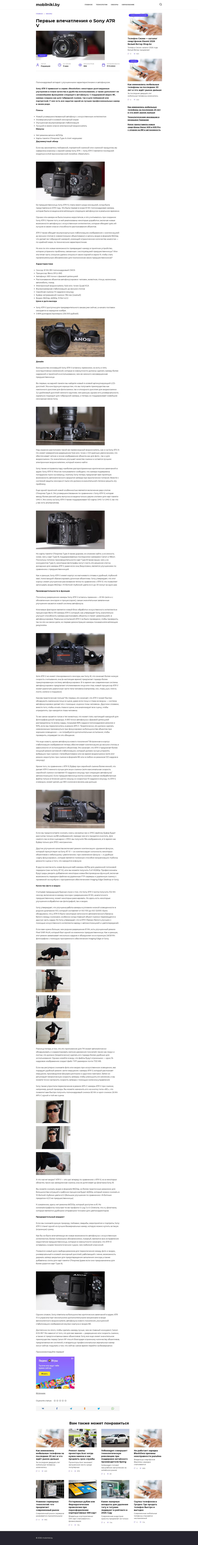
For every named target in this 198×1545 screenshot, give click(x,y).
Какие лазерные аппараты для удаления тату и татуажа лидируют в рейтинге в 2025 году (114, 1507)
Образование (128, 4)
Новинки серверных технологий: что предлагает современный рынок (47, 1505)
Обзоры (114, 4)
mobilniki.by (48, 4)
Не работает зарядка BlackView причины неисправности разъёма (147, 1453)
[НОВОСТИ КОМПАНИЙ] (145, 34)
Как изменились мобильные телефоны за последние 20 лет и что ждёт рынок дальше (145, 87)
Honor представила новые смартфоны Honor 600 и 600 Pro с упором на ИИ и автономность (144, 127)
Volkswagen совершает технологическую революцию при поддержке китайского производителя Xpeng (114, 1456)
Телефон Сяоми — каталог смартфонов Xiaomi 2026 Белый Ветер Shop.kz (142, 41)
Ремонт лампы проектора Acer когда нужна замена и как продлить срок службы (82, 1454)
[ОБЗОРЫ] (145, 80)
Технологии (101, 4)
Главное (88, 4)
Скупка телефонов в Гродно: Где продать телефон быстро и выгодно (145, 1505)
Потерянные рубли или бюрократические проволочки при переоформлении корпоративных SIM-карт (82, 1507)
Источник (40, 1393)
